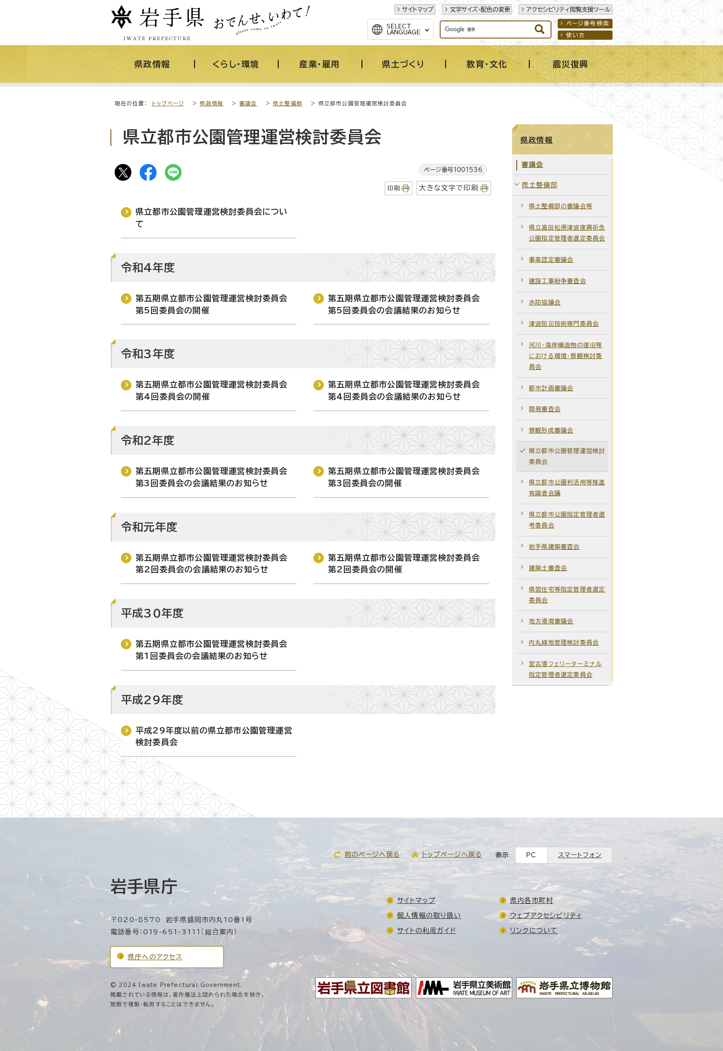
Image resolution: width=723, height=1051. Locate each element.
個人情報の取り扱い (429, 915)
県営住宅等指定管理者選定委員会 (567, 594)
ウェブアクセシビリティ (546, 915)
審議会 (248, 103)
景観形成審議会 (551, 430)
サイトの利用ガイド (426, 930)
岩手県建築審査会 (554, 546)
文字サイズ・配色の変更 (480, 9)
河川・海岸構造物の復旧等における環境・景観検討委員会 (565, 356)
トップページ (168, 103)
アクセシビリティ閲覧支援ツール (568, 9)
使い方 (575, 35)
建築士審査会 (548, 568)
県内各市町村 (531, 900)
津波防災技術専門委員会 (564, 323)
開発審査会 (545, 409)
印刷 (393, 188)
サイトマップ (417, 9)
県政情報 (211, 103)
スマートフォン (580, 855)
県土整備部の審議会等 (560, 206)
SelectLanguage (403, 29)
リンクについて (534, 930)
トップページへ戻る (452, 854)
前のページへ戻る (372, 854)
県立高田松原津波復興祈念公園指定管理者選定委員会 (567, 232)
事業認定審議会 (551, 259)
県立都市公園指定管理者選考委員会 (567, 519)
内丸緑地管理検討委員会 (564, 642)
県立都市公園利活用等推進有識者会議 (567, 487)
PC (531, 855)
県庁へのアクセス (155, 957)
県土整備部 (288, 103)
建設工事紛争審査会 (557, 281)
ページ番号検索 (587, 23)
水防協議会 (545, 302)
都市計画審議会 (551, 388)
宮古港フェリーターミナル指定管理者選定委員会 (565, 669)
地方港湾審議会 (551, 621)
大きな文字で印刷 (449, 187)
